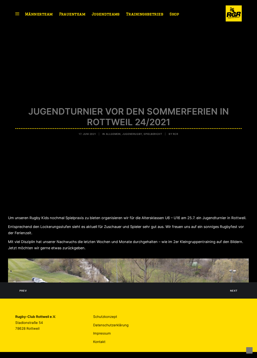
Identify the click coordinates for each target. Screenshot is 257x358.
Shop (174, 14)
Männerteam (39, 14)
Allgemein (113, 133)
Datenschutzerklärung (110, 325)
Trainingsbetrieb (144, 14)
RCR (175, 133)
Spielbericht (153, 133)
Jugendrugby (132, 133)
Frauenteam (72, 14)
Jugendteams (106, 14)
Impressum (102, 333)
